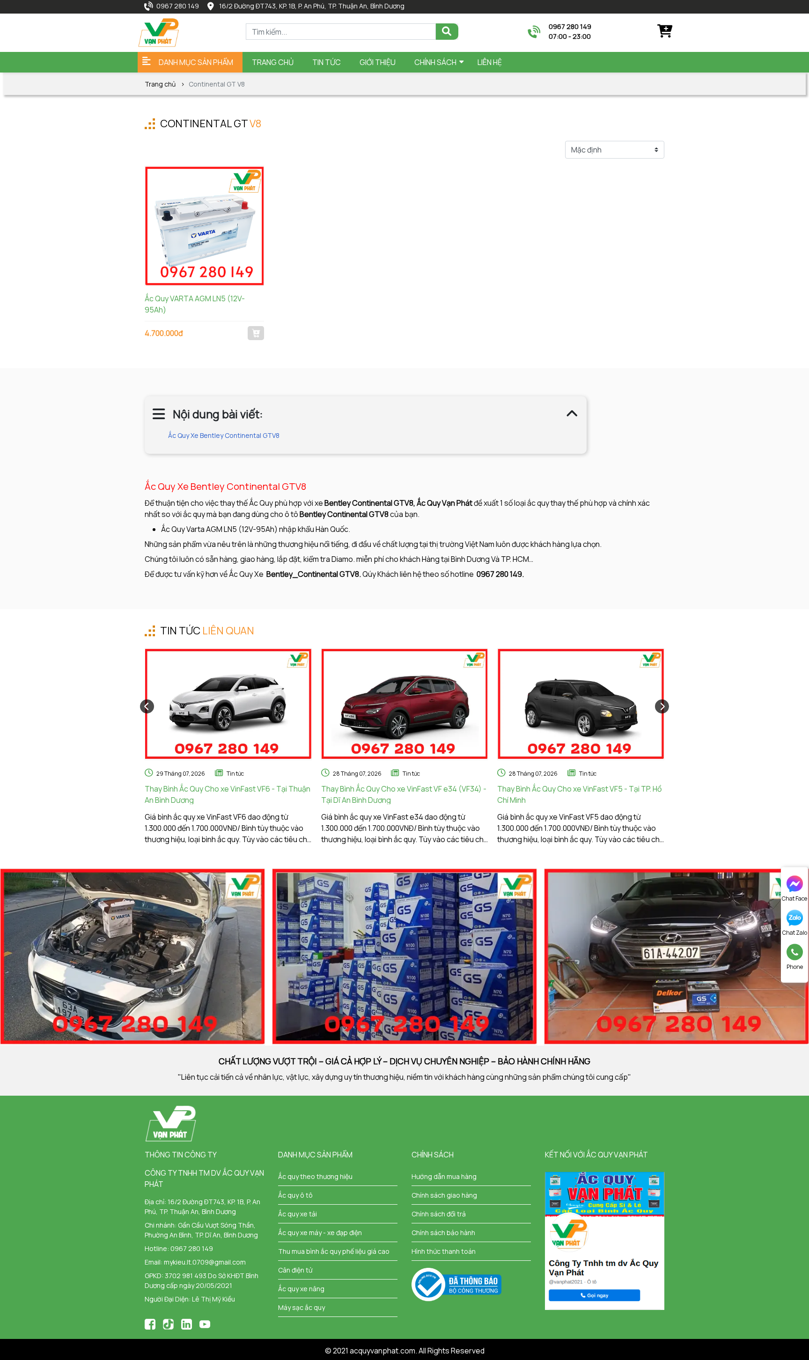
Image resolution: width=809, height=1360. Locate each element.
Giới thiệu (378, 62)
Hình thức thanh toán (444, 1251)
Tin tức (235, 774)
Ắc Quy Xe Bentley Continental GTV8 (223, 435)
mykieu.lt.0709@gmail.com (205, 1262)
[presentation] (147, 706)
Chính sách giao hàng (444, 1195)
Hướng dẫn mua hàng (444, 1176)
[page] (150, 1323)
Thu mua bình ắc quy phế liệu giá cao (334, 1251)
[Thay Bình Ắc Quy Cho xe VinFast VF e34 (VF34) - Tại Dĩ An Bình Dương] (404, 704)
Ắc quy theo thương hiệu (315, 1176)
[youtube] (204, 1323)
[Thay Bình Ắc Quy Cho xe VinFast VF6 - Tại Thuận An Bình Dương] (228, 704)
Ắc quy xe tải (297, 1213)
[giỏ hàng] (664, 31)
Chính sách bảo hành (443, 1232)
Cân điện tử (295, 1269)
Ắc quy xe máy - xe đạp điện (320, 1232)
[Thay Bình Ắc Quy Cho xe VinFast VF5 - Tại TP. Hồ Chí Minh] (580, 704)
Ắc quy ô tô (295, 1195)
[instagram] (186, 1323)
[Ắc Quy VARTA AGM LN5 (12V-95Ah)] (204, 226)
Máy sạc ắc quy (301, 1307)
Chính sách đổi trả (439, 1213)
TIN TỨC (326, 62)
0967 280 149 (177, 5)
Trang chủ (273, 62)
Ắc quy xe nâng (301, 1288)
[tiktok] (168, 1323)
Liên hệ (490, 62)
